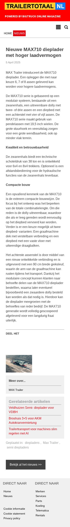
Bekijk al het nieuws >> (26, 464)
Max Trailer (50, 442)
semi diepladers (18, 447)
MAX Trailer (16, 389)
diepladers (32, 442)
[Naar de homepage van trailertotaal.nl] (35, 6)
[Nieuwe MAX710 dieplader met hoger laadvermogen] (19, 363)
